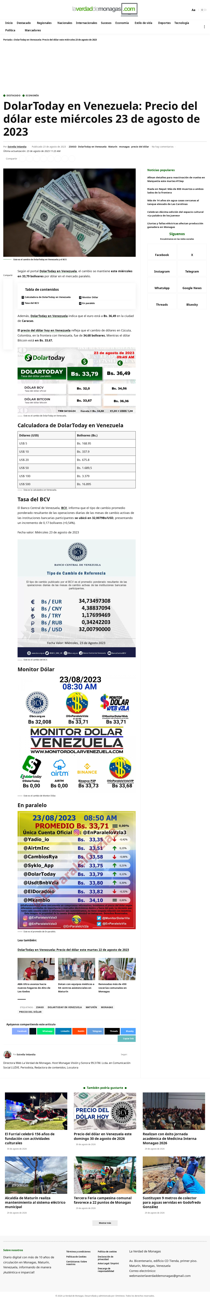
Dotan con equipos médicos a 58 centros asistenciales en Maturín (76, 987)
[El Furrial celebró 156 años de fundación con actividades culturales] (36, 1111)
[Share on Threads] (65, 158)
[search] (187, 9)
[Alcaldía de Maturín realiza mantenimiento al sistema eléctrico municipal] (36, 1175)
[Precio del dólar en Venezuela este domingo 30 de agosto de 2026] (105, 1111)
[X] (11, 10)
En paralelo (88, 303)
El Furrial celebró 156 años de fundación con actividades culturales (29, 1138)
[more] (204, 27)
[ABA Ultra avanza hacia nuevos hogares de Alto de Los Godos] (36, 969)
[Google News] (15, 10)
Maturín (112, 146)
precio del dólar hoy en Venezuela (46, 330)
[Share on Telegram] (57, 158)
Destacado (14, 96)
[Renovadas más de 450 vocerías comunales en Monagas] (117, 969)
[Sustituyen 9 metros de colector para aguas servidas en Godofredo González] (174, 1175)
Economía (32, 96)
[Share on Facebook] (22, 158)
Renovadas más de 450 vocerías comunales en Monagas (112, 987)
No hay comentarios (163, 146)
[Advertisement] (105, 68)
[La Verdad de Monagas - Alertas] (105, 9)
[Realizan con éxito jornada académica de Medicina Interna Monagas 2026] (174, 1111)
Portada (7, 39)
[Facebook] (6, 10)
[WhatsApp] (28, 10)
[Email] (8, 345)
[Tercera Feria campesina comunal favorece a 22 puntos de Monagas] (105, 1175)
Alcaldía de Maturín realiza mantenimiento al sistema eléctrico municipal (35, 1202)
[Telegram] (24, 10)
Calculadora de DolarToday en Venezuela (48, 297)
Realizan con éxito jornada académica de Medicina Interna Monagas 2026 (170, 1138)
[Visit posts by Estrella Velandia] (7, 1054)
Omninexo (120, 1295)
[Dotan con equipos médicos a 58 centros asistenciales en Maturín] (76, 969)
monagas (124, 146)
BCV (64, 508)
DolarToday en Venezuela (92, 146)
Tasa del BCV (32, 303)
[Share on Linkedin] (43, 158)
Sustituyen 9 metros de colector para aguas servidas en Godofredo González (172, 1202)
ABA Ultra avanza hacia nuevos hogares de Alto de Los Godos (34, 987)
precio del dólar (140, 146)
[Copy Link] (72, 158)
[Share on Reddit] (50, 158)
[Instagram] (19, 10)
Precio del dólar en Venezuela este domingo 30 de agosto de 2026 (103, 1136)
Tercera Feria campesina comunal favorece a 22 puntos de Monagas (103, 1200)
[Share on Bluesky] (8, 338)
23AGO (72, 146)
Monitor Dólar (90, 297)
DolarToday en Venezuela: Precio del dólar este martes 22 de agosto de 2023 (73, 950)
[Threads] (33, 10)
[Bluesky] (37, 10)
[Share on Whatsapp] (36, 158)
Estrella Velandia (17, 146)
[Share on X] (29, 158)
